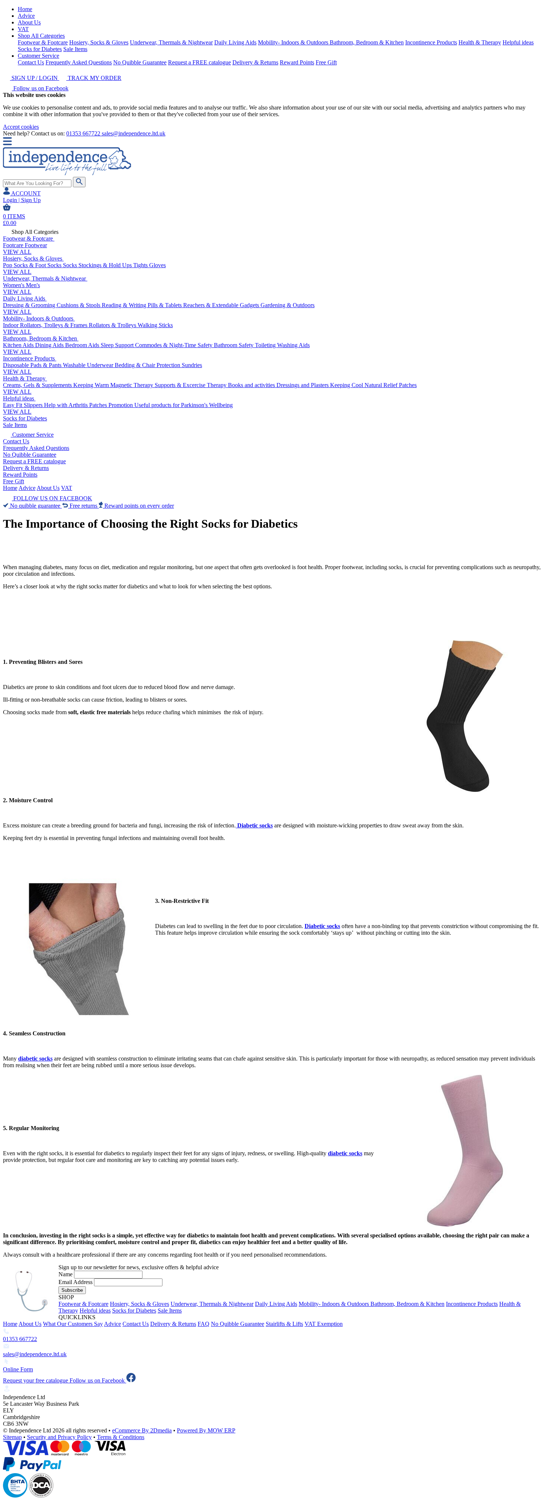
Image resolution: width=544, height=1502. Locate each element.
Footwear (36, 245)
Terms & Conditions (120, 1437)
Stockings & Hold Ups (105, 265)
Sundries (192, 365)
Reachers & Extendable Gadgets (222, 305)
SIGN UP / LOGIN (34, 78)
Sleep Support (118, 345)
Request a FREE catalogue (199, 62)
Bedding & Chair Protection (148, 365)
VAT (23, 29)
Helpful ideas (518, 42)
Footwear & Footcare (43, 42)
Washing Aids (293, 345)
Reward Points (297, 62)
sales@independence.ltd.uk (133, 133)
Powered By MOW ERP (206, 1430)
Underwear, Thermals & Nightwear (171, 42)
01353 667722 (84, 133)
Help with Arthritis (66, 405)
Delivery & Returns (255, 62)
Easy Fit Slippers (23, 405)
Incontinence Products (431, 42)
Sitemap (12, 1437)
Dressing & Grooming (30, 305)
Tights (141, 265)
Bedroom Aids (83, 345)
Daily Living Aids (235, 42)
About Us (29, 22)
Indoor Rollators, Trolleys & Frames (46, 325)
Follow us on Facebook (40, 88)
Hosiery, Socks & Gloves (98, 42)
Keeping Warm (91, 385)
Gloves (157, 265)
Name (65, 1274)
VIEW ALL (17, 252)
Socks (70, 265)
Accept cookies (21, 127)
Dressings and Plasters (303, 385)
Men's (33, 285)
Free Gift (326, 62)
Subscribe (72, 1290)
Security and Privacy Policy (59, 1437)
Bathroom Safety (234, 345)
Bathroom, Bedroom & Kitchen (367, 42)
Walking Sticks (155, 325)
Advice (26, 16)
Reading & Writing (125, 305)
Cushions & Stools (79, 305)
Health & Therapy (480, 42)
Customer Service (38, 56)
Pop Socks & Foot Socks (33, 265)
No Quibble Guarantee (140, 62)
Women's (14, 285)
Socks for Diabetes (40, 49)
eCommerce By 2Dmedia (142, 1430)
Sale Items (75, 49)
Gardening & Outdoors (288, 305)
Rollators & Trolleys (113, 325)
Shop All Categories (41, 36)
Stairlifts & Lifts (284, 1324)
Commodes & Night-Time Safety (174, 345)
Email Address (75, 1282)
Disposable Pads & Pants (33, 365)
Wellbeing (221, 405)
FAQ (203, 1324)
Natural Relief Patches (391, 385)
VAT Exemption (324, 1324)
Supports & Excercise (181, 385)
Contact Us (31, 62)
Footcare (14, 245)
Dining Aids (50, 345)
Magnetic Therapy (132, 385)
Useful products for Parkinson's (171, 405)
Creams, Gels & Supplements (38, 385)
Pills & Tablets (165, 305)
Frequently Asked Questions (79, 62)
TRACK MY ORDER (93, 78)
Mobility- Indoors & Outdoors (294, 42)
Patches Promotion (111, 405)
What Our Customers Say (73, 1324)
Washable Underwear (89, 365)
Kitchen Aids (19, 345)
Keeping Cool (347, 385)
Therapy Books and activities (241, 385)
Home (25, 9)
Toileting (266, 345)
